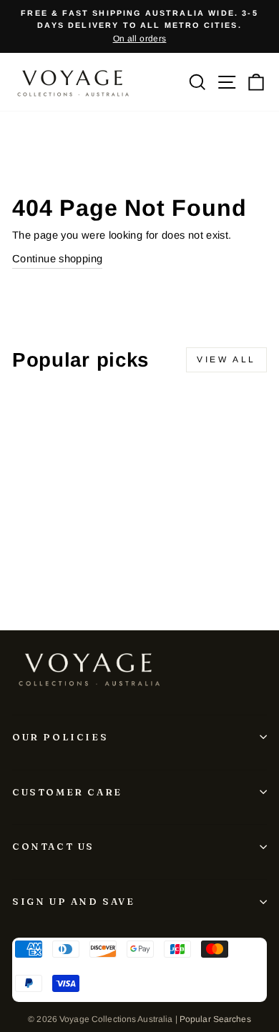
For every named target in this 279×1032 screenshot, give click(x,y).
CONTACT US (53, 846)
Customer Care (67, 792)
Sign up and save (73, 901)
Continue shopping (57, 258)
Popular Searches (215, 1019)
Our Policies (60, 737)
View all (226, 359)
